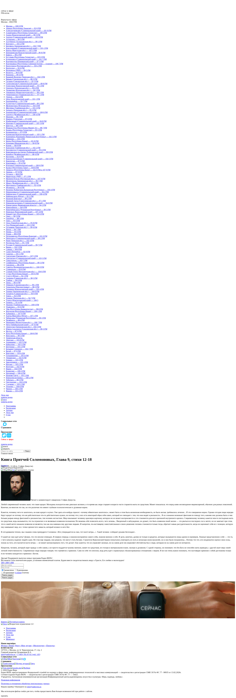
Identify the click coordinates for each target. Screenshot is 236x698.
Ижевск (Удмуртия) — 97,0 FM (19, 119)
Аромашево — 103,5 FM (16, 342)
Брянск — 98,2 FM (14, 55)
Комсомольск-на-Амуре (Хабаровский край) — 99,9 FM (29, 152)
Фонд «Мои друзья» (23, 646)
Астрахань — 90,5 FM (15, 39)
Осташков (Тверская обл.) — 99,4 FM (21, 227)
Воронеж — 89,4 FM (14, 75)
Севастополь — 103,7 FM (16, 260)
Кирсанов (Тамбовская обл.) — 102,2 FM (23, 148)
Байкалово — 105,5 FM (15, 344)
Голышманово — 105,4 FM (17, 356)
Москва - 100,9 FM (9, 22)
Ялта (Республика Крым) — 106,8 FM (22, 333)
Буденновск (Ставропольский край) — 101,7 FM (26, 59)
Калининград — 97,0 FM (16, 132)
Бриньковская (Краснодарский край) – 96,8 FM (25, 53)
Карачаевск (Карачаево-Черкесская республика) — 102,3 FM (31, 137)
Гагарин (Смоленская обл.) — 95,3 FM (22, 81)
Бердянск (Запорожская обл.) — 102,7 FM (23, 46)
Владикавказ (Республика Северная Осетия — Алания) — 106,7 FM (34, 64)
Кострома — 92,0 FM (15, 157)
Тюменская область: (14, 338)
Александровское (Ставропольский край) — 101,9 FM (28, 30)
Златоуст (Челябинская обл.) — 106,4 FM (23, 115)
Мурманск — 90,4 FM (15, 187)
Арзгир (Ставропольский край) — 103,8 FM (24, 37)
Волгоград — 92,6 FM (15, 68)
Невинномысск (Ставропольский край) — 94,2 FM (27, 192)
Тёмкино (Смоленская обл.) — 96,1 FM (22, 285)
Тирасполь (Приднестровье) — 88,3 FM (22, 287)
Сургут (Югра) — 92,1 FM (17, 276)
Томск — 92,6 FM (13, 296)
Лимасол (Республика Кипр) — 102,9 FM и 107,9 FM (28, 170)
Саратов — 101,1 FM (14, 254)
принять (4, 696)
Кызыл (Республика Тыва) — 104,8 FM (22, 168)
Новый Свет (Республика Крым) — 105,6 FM (25, 214)
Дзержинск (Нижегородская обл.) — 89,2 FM (25, 92)
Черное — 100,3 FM (14, 389)
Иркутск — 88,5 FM (14, 126)
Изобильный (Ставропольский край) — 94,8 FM (26, 121)
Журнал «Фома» (8, 646)
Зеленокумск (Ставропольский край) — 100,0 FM (27, 112)
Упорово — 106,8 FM (15, 386)
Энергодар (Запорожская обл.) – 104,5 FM (23, 327)
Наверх (4, 622)
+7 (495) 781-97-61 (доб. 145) (28, 654)
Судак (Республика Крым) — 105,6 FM (22, 274)
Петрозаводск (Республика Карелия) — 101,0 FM (26, 236)
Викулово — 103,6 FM (15, 353)
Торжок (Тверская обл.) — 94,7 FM (20, 298)
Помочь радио (7, 575)
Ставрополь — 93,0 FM (16, 269)
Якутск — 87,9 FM (14, 331)
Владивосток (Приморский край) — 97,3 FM (25, 61)
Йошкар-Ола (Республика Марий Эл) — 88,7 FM (26, 128)
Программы (11, 406)
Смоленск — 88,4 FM (15, 265)
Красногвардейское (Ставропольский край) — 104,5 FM (29, 159)
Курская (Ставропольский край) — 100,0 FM (25, 165)
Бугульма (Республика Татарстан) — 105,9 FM (25, 57)
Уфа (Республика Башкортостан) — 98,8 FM (24, 309)
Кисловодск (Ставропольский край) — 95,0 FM (26, 150)
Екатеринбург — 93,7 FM (16, 101)
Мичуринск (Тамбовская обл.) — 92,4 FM (23, 185)
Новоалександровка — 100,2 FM (19, 378)
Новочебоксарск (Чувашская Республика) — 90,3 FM (28, 210)
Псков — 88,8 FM (13, 234)
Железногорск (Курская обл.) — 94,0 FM (23, 106)
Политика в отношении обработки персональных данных (25, 684)
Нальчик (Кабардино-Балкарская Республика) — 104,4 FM (30, 190)
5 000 (11, 563)
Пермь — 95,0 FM (13, 232)
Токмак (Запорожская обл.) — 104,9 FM (22, 291)
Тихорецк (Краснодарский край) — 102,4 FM (25, 289)
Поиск (27, 451)
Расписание (11, 408)
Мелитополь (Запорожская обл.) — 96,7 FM (24, 181)
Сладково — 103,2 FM (15, 384)
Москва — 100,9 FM (14, 26)
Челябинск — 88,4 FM (15, 320)
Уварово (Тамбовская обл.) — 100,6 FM (22, 305)
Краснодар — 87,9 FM (15, 161)
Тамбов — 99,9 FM (14, 280)
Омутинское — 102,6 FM (16, 382)
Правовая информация (10, 680)
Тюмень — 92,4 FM (14, 302)
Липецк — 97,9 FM (14, 172)
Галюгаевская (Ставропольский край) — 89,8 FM (26, 84)
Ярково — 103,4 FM (14, 391)
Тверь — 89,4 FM (13, 283)
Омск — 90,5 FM (13, 216)
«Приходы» (50, 646)
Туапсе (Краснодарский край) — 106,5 (22, 300)
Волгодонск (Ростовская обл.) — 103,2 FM (24, 66)
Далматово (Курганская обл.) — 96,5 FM (23, 90)
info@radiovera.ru (8, 654)
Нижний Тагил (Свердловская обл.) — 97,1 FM (26, 201)
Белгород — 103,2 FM (15, 44)
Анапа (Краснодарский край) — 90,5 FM (23, 35)
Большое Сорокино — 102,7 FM (19, 349)
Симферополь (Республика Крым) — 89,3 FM (25, 263)
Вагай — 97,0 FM (13, 351)
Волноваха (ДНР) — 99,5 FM (18, 70)
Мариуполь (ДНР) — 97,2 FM (18, 176)
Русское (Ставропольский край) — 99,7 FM (24, 245)
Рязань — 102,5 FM (14, 247)
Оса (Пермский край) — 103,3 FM (20, 225)
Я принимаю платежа (16, 573)
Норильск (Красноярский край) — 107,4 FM (24, 212)
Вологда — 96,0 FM (14, 72)
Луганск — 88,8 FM (14, 174)
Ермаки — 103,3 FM (14, 360)
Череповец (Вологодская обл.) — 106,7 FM (24, 322)
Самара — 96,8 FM (14, 249)
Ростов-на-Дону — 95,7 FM (17, 243)
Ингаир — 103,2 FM (14, 364)
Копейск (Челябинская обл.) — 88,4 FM (22, 154)
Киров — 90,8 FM (13, 145)
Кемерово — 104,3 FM (15, 139)
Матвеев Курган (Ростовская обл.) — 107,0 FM (25, 179)
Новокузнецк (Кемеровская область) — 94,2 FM (26, 205)
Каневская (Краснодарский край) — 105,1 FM (25, 134)
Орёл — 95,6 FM (13, 221)
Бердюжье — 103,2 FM (15, 347)
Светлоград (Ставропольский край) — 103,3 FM (26, 258)
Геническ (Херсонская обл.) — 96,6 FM (22, 88)
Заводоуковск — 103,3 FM (17, 362)
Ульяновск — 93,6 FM (15, 307)
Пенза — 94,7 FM (13, 229)
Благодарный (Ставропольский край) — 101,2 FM (27, 48)
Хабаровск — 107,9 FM (16, 314)
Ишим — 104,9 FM (14, 369)
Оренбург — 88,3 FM (15, 218)
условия (18, 573)
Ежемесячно (9, 570)
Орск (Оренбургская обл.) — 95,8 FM (21, 223)
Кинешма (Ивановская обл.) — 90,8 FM (22, 143)
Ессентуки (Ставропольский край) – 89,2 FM (25, 103)
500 (2, 563)
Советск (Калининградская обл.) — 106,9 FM (25, 267)
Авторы (9, 410)
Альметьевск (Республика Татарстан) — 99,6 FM (26, 33)
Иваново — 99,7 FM (14, 117)
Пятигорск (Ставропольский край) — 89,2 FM (25, 238)
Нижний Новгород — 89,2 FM (19, 199)
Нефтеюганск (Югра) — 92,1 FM (19, 196)
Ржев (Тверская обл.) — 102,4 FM (20, 241)
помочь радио (7, 397)
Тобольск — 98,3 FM (14, 380)
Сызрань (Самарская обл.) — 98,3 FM (21, 278)
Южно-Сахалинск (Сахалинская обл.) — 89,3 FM (26, 329)
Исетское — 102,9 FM (15, 367)
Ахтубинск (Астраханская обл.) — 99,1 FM (24, 42)
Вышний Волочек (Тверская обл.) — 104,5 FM (25, 77)
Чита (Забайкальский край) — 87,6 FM (22, 325)
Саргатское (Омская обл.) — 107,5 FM (22, 256)
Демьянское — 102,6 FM (16, 358)
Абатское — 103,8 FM (15, 340)
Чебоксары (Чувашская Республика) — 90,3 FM (26, 318)
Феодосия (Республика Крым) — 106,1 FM (24, 311)
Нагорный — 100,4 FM (15, 373)
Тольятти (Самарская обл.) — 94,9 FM (22, 294)
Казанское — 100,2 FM (15, 371)
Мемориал (10, 639)
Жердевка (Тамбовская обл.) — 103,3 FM (23, 108)
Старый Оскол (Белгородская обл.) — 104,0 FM (26, 272)
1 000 (6, 563)
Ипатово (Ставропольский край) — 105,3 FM (25, 123)
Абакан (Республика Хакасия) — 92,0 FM (23, 28)
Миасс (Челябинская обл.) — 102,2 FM (22, 183)
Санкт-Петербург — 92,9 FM (18, 252)
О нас (8, 415)
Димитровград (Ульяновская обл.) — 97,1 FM (25, 95)
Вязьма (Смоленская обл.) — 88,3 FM (21, 79)
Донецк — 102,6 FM (14, 97)
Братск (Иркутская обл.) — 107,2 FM (21, 50)
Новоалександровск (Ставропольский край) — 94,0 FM (29, 203)
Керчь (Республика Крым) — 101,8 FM (22, 141)
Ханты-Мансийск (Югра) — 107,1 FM (22, 316)
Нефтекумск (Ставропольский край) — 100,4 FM (26, 194)
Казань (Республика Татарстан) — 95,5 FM (24, 130)
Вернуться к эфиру (9, 20)
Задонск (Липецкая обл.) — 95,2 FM (21, 110)
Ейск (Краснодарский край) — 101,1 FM (23, 99)
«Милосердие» (38, 646)
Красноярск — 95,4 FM (15, 163)
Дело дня (5, 395)
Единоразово (22, 570)
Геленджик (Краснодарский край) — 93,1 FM (25, 86)
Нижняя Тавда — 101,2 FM (17, 375)
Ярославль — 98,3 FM (15, 336)
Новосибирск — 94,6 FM (16, 207)
